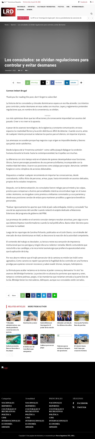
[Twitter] (73, 407)
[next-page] (11, 354)
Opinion (13, 25)
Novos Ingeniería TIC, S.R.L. (65, 435)
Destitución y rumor (30, 323)
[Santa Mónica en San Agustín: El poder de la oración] (47, 316)
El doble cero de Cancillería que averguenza (28, 349)
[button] (91, 13)
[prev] (88, 18)
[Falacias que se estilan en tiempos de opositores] (64, 339)
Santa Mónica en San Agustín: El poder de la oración (47, 325)
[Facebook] (78, 2)
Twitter (81, 407)
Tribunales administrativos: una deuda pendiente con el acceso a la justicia (13, 327)
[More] (81, 82)
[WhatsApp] (22, 295)
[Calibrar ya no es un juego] (47, 338)
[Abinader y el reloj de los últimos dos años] (64, 316)
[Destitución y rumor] (30, 316)
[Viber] (49, 295)
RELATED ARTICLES (16, 306)
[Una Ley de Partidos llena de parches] (81, 316)
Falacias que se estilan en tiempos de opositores (63, 348)
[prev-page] (7, 354)
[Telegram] (44, 295)
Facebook (84, 2)
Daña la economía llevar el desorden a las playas (12, 348)
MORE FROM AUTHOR (37, 306)
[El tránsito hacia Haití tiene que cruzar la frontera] (81, 339)
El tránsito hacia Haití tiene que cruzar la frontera (80, 348)
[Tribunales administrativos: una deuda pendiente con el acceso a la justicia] (13, 316)
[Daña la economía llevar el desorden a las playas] (13, 339)
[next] (92, 18)
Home (7, 25)
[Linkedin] (38, 295)
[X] (90, 2)
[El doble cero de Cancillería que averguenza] (30, 339)
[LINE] (54, 295)
